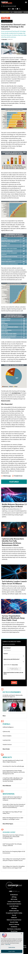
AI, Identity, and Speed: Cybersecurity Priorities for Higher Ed (12, 696)
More (4, 716)
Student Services (7, 744)
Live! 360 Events (14, 906)
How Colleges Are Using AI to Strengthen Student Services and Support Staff (14, 867)
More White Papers (8, 824)
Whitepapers (8, 794)
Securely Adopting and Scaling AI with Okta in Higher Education (13, 761)
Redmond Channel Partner (14, 920)
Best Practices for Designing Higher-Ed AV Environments (14, 852)
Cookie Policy (7, 944)
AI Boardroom (14, 894)
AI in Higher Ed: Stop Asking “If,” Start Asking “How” (12, 812)
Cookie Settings (11, 947)
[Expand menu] (26, 3)
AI (11, 12)
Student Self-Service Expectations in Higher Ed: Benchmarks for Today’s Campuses (12, 798)
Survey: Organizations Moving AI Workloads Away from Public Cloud (13, 617)
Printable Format (18, 476)
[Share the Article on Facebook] (2, 18)
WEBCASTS (7, 757)
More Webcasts (7, 785)
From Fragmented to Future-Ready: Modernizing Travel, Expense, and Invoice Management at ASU (14, 772)
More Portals (6, 749)
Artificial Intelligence (8, 727)
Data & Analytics (7, 736)
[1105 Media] (14, 891)
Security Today (14, 922)
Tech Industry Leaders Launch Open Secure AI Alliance (14, 582)
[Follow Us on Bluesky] (13, 9)
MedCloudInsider (14, 910)
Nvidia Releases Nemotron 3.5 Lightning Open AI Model (14, 505)
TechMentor (14, 926)
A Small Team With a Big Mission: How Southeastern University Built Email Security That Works (13, 779)
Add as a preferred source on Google (9, 6)
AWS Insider (14, 899)
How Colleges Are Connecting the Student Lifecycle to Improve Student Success (14, 859)
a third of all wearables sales (12, 61)
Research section (5, 400)
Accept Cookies (12, 951)
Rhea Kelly (4, 39)
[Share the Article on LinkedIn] (5, 18)
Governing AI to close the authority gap (13, 766)
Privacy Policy (15, 664)
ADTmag (14, 897)
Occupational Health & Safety (14, 913)
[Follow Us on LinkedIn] (9, 8)
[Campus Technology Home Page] (6, 3)
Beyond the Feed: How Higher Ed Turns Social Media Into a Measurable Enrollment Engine (13, 836)
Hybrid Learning (18, 12)
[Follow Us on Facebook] (15, 9)
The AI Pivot (14, 931)
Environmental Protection (14, 904)
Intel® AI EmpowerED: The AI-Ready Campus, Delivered (12, 844)
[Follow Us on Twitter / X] (10, 8)
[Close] (21, 933)
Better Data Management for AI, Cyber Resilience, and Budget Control (13, 818)
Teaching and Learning (7, 21)
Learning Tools (6, 740)
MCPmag (14, 908)
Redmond (14, 917)
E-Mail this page (7, 476)
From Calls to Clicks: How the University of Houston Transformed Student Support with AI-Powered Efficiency (14, 806)
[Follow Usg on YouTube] (17, 9)
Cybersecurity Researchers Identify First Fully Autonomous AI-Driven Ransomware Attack (13, 541)
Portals (6, 724)
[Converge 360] (14, 885)
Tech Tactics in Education (14, 929)
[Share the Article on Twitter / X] (9, 18)
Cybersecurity (6, 731)
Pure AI (14, 915)
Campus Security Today (14, 901)
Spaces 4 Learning (14, 924)
